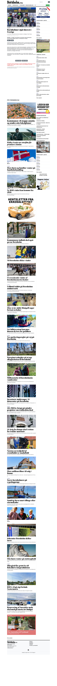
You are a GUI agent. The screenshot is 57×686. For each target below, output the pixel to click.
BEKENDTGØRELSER (29, 5)
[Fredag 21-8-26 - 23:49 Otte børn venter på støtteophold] (21, 550)
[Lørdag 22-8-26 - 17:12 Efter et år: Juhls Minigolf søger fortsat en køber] (21, 299)
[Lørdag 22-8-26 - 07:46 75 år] (21, 513)
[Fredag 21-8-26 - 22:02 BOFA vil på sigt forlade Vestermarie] (21, 578)
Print (12, 40)
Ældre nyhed (24, 60)
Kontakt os (31, 642)
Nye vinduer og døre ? (41, 132)
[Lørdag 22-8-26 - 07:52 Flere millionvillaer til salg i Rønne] (21, 462)
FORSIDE (9, 5)
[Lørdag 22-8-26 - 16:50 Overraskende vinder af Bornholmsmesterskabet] (21, 269)
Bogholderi (31, 643)
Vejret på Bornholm (43, 174)
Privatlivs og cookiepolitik (34, 645)
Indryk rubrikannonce (41, 140)
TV (35, 5)
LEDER (8, 238)
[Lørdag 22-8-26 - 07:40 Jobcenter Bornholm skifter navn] (21, 530)
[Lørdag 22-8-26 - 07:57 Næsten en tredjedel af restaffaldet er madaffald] (21, 442)
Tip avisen (47, 5)
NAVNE (8, 162)
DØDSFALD (38, 22)
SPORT (37, 56)
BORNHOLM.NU (15, 5)
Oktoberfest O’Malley (41, 120)
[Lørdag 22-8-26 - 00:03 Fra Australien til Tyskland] (21, 623)
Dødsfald (38, 23)
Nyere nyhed (18, 60)
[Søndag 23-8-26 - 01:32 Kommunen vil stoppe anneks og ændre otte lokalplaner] (21, 110)
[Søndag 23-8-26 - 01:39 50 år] (21, 155)
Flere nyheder (39, 37)
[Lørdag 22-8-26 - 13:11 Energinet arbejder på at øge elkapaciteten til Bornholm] (21, 349)
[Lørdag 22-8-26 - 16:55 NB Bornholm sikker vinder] (21, 252)
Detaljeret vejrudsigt (43, 175)
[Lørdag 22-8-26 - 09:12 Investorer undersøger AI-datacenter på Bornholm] (21, 390)
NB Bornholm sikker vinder (42, 57)
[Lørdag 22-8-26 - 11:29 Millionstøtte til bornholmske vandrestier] (21, 369)
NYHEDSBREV (22, 5)
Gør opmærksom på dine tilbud (42, 138)
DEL (8, 40)
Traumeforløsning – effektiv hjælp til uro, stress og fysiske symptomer (43, 135)
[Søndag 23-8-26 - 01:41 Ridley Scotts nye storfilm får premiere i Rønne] (21, 134)
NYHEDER (8, 166)
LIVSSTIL (9, 630)
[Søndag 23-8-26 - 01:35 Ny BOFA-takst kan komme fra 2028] (21, 181)
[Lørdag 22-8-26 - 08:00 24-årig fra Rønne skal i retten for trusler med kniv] (21, 421)
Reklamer (31, 641)
